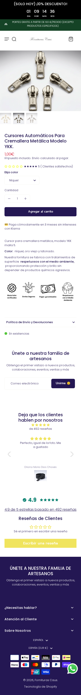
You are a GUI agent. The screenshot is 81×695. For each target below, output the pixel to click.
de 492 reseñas (40, 429)
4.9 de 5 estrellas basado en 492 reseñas (40, 509)
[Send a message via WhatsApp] (72, 668)
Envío (35, 158)
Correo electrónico (25, 383)
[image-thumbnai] (5, 118)
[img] (41, 425)
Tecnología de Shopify (40, 686)
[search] (14, 38)
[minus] (9, 198)
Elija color (11, 172)
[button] (14, 166)
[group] (40, 80)
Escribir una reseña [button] (40, 543)
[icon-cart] (71, 38)
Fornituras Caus (46, 680)
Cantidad (11, 190)
